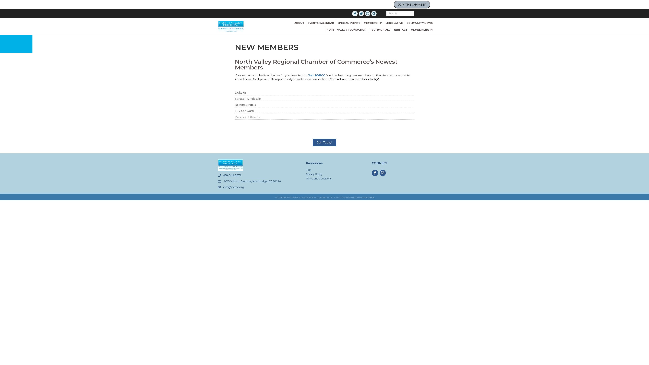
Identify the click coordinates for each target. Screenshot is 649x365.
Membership (373, 23)
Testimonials (380, 29)
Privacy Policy (314, 174)
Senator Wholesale (248, 98)
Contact (400, 29)
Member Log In (422, 29)
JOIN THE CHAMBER (412, 4)
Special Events (349, 23)
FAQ (308, 170)
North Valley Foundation (346, 29)
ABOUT (299, 23)
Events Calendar (321, 23)
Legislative (394, 23)
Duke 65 (240, 92)
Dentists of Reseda (247, 117)
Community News (419, 23)
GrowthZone (367, 197)
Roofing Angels (245, 104)
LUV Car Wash (244, 111)
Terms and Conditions (318, 178)
